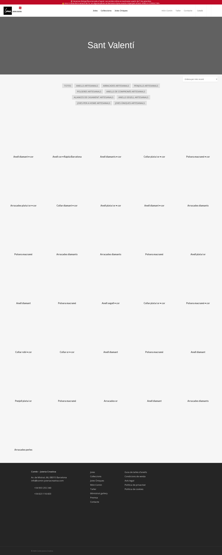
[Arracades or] (110, 377)
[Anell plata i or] (198, 230)
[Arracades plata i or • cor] (23, 181)
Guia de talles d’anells (136, 472)
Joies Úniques (97, 480)
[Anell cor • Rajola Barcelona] (67, 133)
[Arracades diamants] (198, 181)
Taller (93, 489)
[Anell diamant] (23, 279)
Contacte (94, 501)
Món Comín (96, 484)
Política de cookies (134, 489)
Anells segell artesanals (133, 97)
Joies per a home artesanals (93, 103)
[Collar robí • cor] (23, 328)
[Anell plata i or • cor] (110, 181)
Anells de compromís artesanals (125, 91)
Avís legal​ (129, 480)
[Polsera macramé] (23, 230)
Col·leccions (95, 476)
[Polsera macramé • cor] (198, 133)
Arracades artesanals (116, 85)
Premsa (94, 497)
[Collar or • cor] (67, 328)
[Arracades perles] (23, 426)
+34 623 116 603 (42, 493)
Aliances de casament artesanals (93, 97)
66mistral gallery (99, 493)
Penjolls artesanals (146, 85)
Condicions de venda (135, 476)
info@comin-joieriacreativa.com (47, 480)
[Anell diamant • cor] (23, 133)
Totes (67, 85)
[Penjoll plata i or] (23, 377)
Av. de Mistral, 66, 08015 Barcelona (49, 477)
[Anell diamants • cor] (110, 133)
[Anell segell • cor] (110, 279)
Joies (92, 472)
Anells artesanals (87, 85)
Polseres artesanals (89, 91)
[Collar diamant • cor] (67, 181)
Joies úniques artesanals (130, 103)
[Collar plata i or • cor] (154, 133)
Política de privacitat (135, 484)
